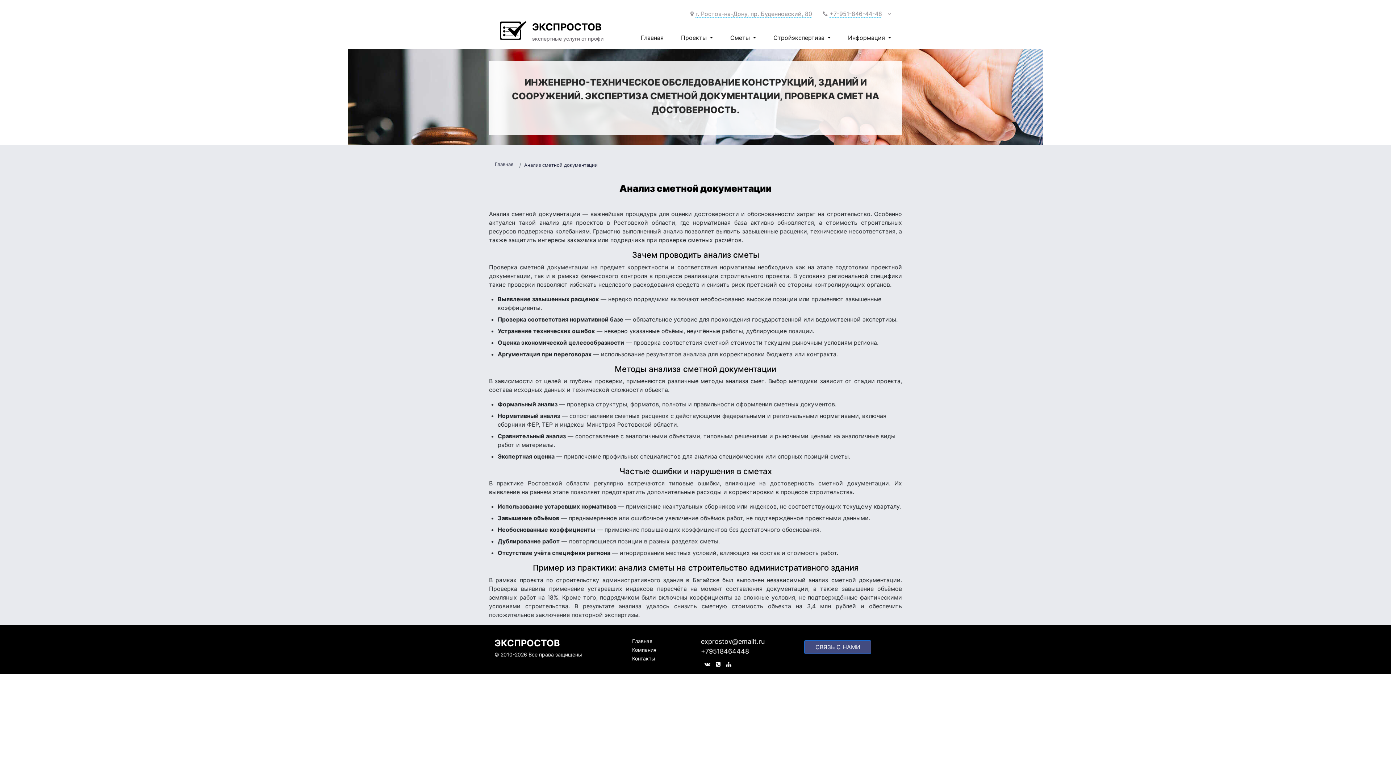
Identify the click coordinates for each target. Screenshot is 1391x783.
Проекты (695, 37)
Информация (867, 37)
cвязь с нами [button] (837, 647)
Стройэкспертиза (799, 37)
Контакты (643, 658)
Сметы (741, 37)
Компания (644, 650)
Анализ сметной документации (561, 165)
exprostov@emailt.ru (733, 641)
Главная (652, 37)
